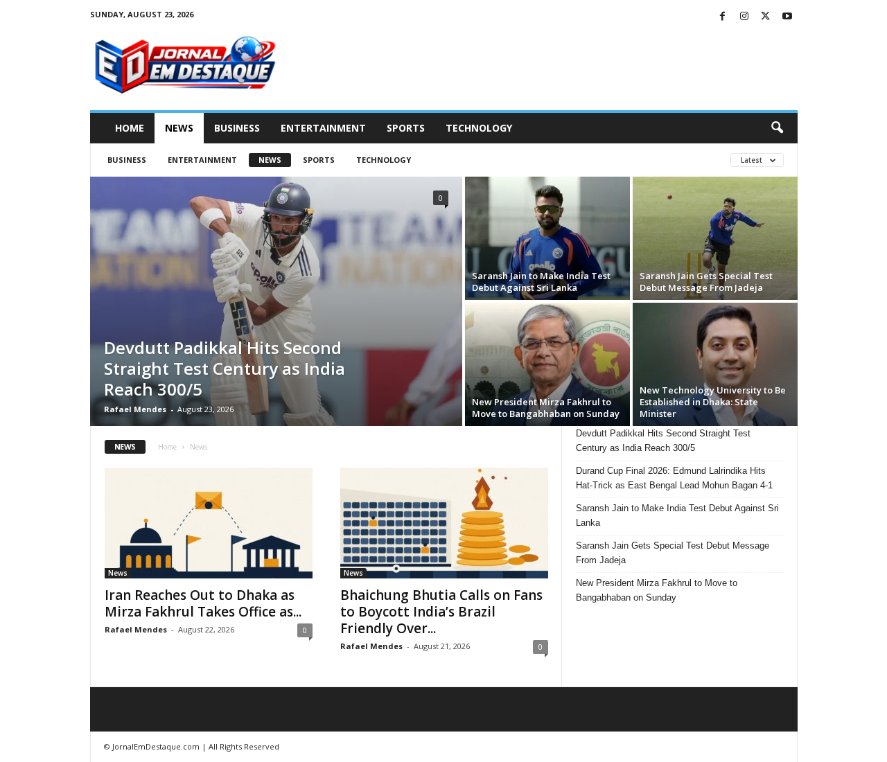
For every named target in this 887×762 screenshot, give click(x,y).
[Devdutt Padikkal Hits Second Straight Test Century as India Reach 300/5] (276, 301)
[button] (777, 128)
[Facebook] (722, 17)
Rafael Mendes (135, 409)
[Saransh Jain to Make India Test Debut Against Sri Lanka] (547, 238)
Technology (479, 127)
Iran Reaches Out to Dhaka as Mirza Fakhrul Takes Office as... (203, 603)
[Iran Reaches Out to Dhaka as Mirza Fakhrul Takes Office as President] (209, 523)
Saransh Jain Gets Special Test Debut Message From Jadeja (706, 281)
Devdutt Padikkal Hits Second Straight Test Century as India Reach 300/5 (224, 368)
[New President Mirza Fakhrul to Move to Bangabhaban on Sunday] (547, 364)
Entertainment (323, 127)
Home (129, 127)
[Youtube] (787, 17)
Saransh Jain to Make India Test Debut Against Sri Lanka (541, 281)
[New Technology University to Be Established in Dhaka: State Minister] (715, 364)
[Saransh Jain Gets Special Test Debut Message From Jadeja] (715, 238)
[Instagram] (744, 17)
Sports (406, 127)
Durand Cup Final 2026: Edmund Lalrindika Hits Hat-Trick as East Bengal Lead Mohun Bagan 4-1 (674, 478)
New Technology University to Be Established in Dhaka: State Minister (713, 402)
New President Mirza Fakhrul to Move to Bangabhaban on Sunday (546, 408)
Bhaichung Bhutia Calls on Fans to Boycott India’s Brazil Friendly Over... (441, 611)
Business (237, 127)
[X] (765, 17)
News (179, 127)
